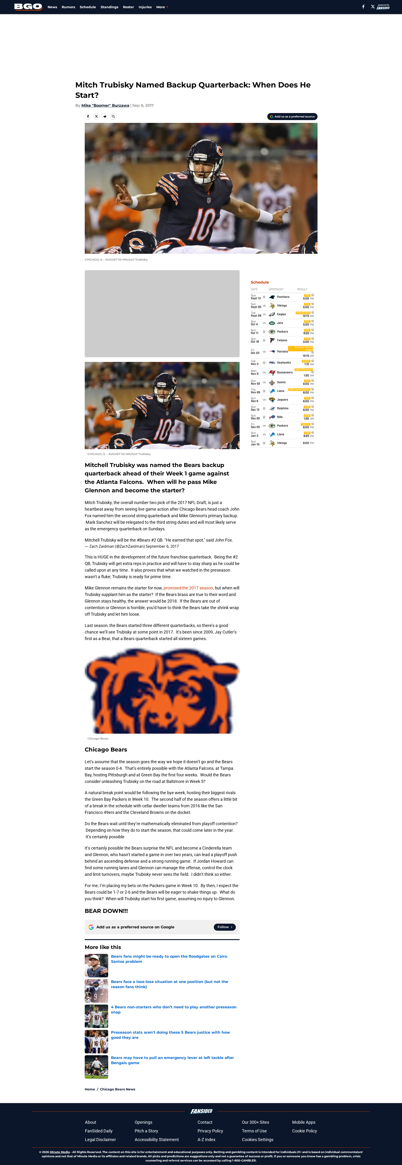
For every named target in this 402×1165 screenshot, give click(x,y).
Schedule (88, 7)
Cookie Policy (304, 1130)
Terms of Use (254, 1130)
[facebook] (363, 6)
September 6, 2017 (162, 546)
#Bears (143, 540)
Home (90, 1089)
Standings (109, 7)
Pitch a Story (146, 1130)
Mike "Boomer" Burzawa (105, 105)
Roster (128, 7)
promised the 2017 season (188, 587)
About (90, 1122)
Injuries (145, 7)
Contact (205, 1122)
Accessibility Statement (157, 1139)
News (52, 7)
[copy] (113, 116)
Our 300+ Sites (255, 1122)
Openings (143, 1122)
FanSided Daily (99, 1130)
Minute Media (60, 1152)
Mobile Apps (303, 1122)
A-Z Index (206, 1139)
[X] (373, 6)
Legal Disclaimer (100, 1139)
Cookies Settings (257, 1139)
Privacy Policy (210, 1130)
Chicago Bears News (117, 1089)
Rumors (68, 7)
